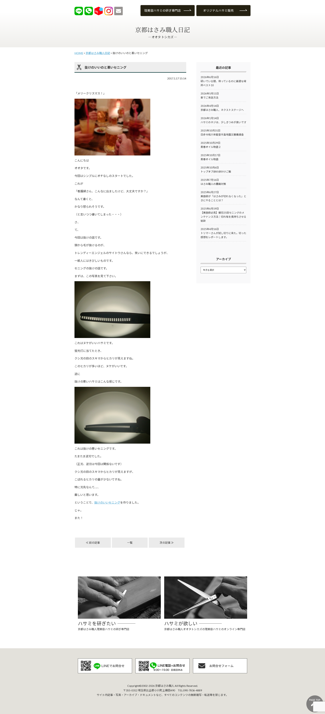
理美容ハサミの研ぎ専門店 (162, 10)
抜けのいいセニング (107, 502)
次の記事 (165, 542)
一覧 (130, 542)
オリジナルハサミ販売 (218, 10)
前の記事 (94, 542)
